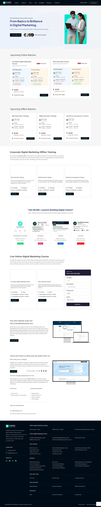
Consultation (41, 2)
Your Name (69, 277)
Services (23, 2)
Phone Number (70, 284)
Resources (48, 2)
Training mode (70, 290)
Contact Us (57, 2)
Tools (30, 2)
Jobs (36, 2)
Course (68, 296)
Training (16, 2)
